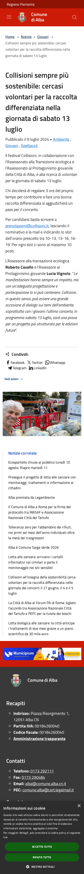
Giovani (43, 36)
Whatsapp (57, 362)
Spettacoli (29, 146)
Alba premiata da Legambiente (31, 497)
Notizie (26, 36)
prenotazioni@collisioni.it (27, 226)
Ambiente (61, 139)
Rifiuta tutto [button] (42, 857)
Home (9, 36)
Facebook (18, 362)
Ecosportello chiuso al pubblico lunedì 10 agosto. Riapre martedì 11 (39, 465)
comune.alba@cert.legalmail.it (48, 790)
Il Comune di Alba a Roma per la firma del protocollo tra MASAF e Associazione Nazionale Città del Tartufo (39, 512)
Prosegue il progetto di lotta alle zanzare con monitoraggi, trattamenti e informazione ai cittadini (42, 482)
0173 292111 (42, 771)
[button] (41, 866)
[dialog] (42, 837)
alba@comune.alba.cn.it (45, 784)
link (5, 837)
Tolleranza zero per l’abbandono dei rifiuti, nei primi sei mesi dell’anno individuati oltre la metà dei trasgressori (41, 532)
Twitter (37, 362)
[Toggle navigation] (9, 17)
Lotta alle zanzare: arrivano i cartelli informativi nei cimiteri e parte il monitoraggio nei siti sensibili (35, 562)
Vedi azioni (11, 378)
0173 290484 (33, 777)
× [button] (79, 806)
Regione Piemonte (20, 4)
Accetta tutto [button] (42, 847)
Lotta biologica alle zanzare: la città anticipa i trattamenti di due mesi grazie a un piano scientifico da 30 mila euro (41, 628)
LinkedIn (40, 368)
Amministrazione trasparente (39, 739)
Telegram (19, 368)
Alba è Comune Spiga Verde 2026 (33, 547)
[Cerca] (74, 17)
